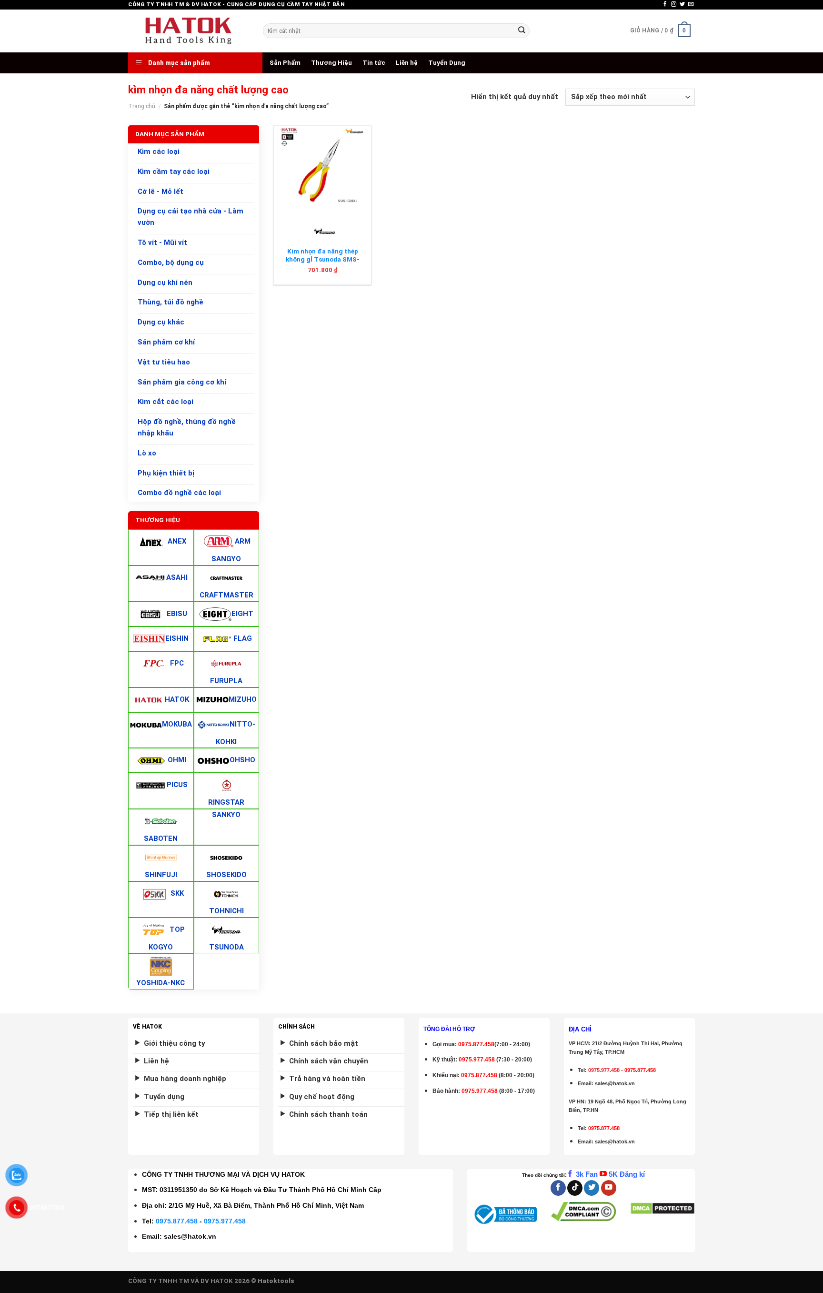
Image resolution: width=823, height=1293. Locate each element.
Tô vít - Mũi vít (162, 242)
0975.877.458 (177, 1221)
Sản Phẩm (285, 62)
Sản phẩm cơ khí (166, 342)
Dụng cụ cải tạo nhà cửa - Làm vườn (190, 217)
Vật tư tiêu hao (164, 362)
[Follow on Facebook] (665, 4)
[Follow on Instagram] (673, 4)
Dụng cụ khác (161, 322)
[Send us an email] (690, 4)
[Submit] (521, 30)
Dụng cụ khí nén (165, 282)
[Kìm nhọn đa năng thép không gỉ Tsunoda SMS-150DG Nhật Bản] (322, 169)
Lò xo (147, 453)
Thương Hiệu (331, 62)
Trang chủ (141, 106)
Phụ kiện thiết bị (166, 473)
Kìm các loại (159, 151)
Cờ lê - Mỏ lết (160, 191)
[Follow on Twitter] (682, 4)
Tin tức (373, 62)
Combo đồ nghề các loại (179, 493)
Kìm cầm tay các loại (174, 171)
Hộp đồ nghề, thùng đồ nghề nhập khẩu (187, 427)
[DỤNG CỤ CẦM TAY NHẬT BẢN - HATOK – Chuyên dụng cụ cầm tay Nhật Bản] (188, 31)
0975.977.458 (477, 1059)
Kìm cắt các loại (165, 402)
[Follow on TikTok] (574, 1188)
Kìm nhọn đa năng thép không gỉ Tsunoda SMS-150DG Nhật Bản (323, 260)
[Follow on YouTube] (608, 1188)
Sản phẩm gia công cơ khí (182, 382)
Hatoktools (276, 1280)
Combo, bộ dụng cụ (171, 262)
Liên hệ (407, 62)
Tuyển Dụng (446, 62)
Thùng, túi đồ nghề (170, 302)
